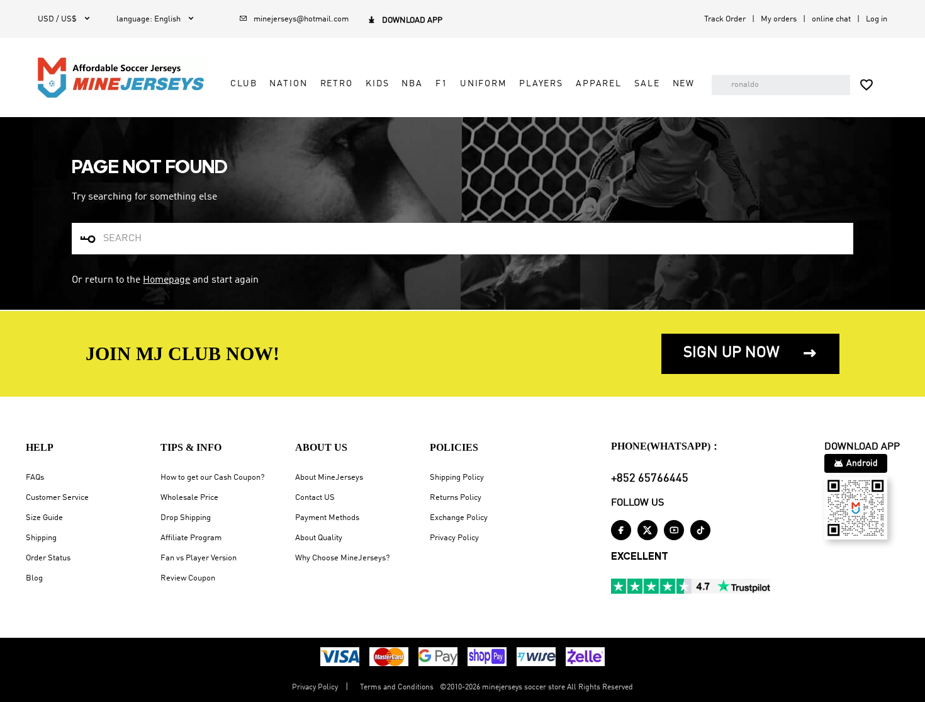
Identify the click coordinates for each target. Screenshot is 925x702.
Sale (646, 83)
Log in (876, 19)
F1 (441, 83)
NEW (684, 83)
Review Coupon (187, 578)
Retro (336, 83)
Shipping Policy (457, 477)
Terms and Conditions (397, 687)
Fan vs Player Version (198, 558)
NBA (412, 83)
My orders (779, 19)
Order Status (48, 558)
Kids (377, 83)
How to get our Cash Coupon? (212, 477)
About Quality (318, 538)
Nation (288, 83)
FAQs (35, 477)
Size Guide (44, 518)
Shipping (41, 538)
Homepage (166, 280)
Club (243, 83)
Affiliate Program (190, 538)
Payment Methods (327, 518)
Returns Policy (455, 498)
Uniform (483, 83)
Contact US (315, 498)
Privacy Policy (454, 538)
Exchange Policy (459, 518)
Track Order (725, 19)
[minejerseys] (121, 77)
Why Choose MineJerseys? (342, 558)
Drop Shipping (185, 518)
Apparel (599, 83)
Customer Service (57, 498)
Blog (34, 578)
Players (541, 83)
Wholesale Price (189, 498)
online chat (831, 19)
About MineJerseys (329, 477)
